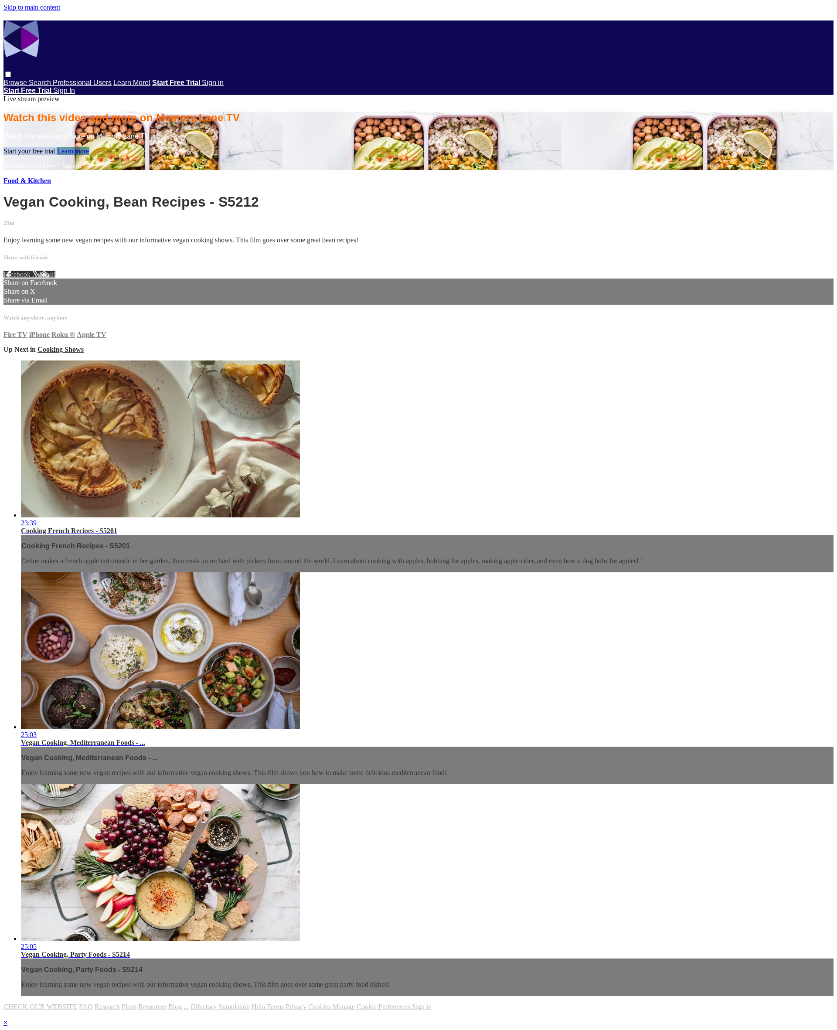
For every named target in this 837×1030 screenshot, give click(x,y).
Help (259, 1006)
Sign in (213, 82)
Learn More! (131, 82)
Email (47, 274)
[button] (8, 74)
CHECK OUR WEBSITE (40, 1006)
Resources (152, 1006)
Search (41, 82)
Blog (175, 1006)
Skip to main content (31, 7)
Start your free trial (30, 151)
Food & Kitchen (27, 180)
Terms (276, 1006)
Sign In (64, 90)
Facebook (17, 274)
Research (107, 1006)
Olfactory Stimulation (220, 1006)
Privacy (297, 1006)
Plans (129, 1006)
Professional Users (82, 82)
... (186, 1006)
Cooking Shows (60, 349)
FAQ (86, 1006)
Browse (16, 82)
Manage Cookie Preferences (372, 1006)
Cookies (320, 1006)
